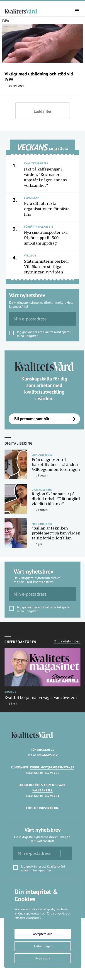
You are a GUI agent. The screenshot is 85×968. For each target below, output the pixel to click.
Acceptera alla (42, 934)
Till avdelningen (67, 641)
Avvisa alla (42, 958)
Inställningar (43, 946)
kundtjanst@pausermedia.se (52, 767)
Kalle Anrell (42, 790)
